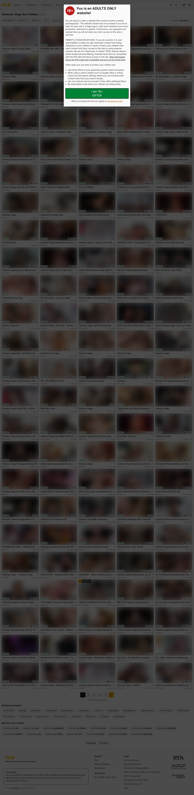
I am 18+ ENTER (97, 93)
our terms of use (114, 101)
